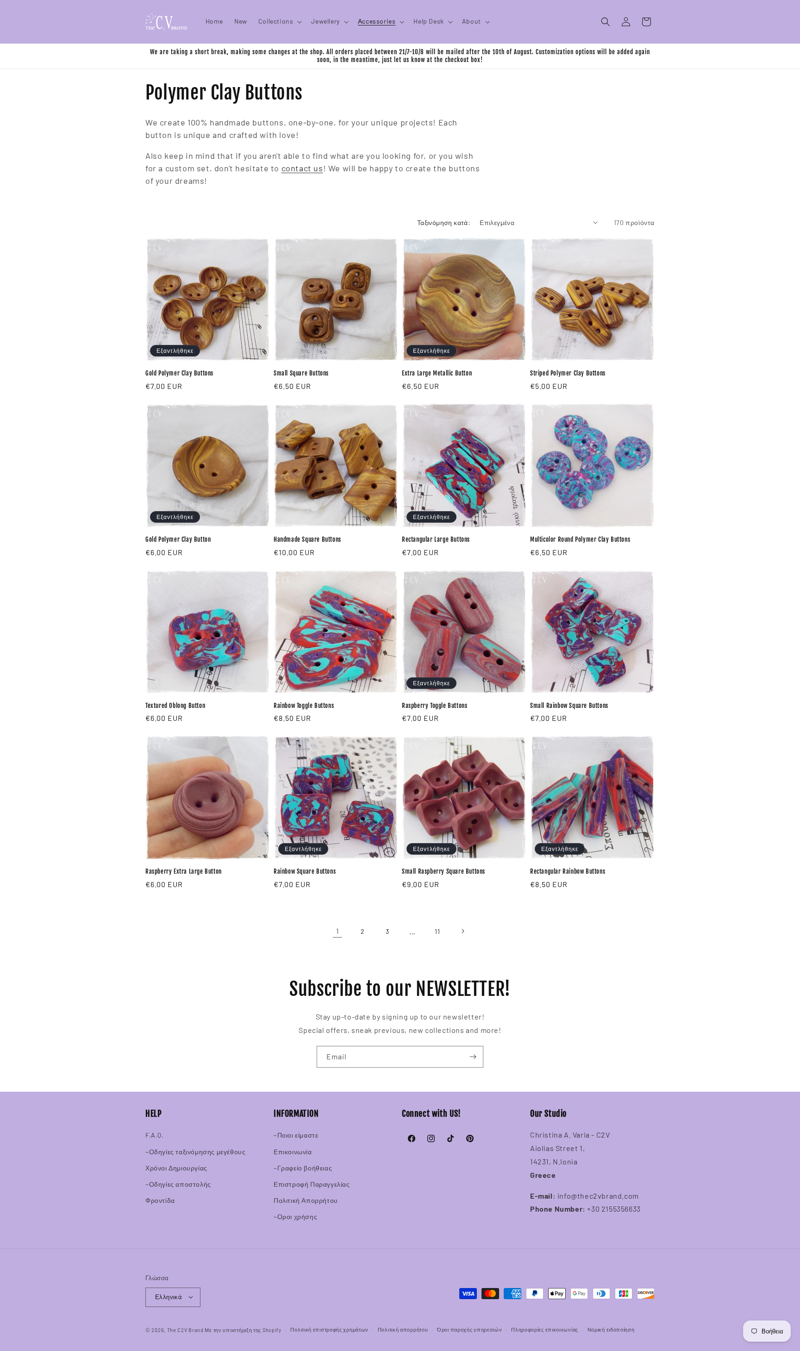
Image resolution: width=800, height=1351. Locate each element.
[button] (279, 21)
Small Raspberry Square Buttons (443, 871)
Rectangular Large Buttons (436, 539)
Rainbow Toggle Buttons (304, 705)
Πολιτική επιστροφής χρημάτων (329, 1329)
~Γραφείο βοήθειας (303, 1168)
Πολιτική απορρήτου (403, 1329)
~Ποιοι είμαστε (296, 1135)
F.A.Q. (154, 1135)
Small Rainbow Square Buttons (569, 705)
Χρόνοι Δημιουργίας (176, 1168)
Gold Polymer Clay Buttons (179, 373)
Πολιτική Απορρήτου (306, 1200)
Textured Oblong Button (175, 705)
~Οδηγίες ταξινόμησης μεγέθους (195, 1152)
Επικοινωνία (293, 1152)
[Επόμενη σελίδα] (462, 931)
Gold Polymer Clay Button (178, 539)
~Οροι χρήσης (295, 1217)
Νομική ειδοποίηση (611, 1329)
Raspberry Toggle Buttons (434, 705)
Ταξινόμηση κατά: (443, 222)
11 (437, 931)
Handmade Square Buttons (307, 539)
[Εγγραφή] (472, 1057)
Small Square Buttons (301, 373)
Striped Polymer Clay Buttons (568, 373)
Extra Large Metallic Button (437, 373)
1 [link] (337, 930)
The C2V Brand (185, 1329)
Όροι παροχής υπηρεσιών (469, 1329)
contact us (302, 168)
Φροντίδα (160, 1200)
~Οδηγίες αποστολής (178, 1184)
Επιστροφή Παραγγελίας (312, 1184)
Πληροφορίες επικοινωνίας (544, 1329)
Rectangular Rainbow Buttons (567, 871)
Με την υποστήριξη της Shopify (243, 1329)
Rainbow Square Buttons (305, 871)
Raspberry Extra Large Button (183, 871)
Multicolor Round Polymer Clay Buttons (580, 539)
